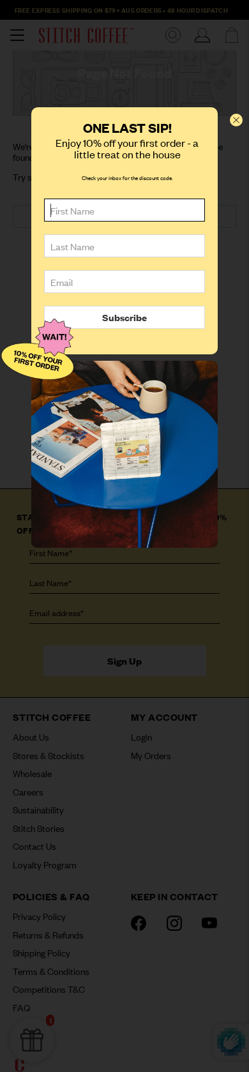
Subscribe (124, 317)
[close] (236, 120)
